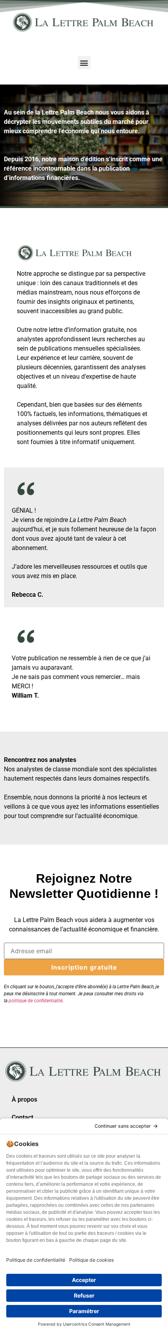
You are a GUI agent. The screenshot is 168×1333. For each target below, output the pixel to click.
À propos (24, 1099)
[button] (84, 62)
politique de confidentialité (36, 1000)
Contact (22, 1117)
